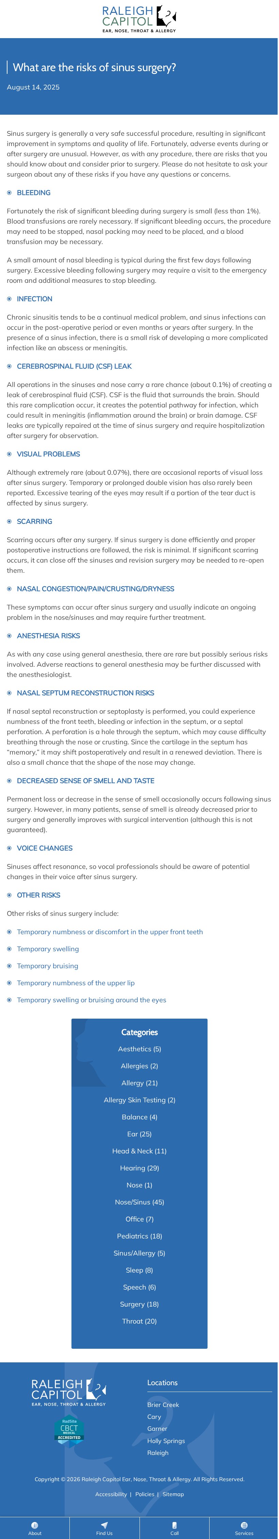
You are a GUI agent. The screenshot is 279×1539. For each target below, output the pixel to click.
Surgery (132, 1304)
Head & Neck (132, 1151)
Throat (132, 1321)
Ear (132, 1134)
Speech (134, 1287)
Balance (135, 1117)
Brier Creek (163, 1404)
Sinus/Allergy (134, 1253)
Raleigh (158, 1452)
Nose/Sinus (132, 1202)
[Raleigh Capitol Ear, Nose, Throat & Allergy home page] (139, 19)
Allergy (132, 1083)
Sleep (134, 1270)
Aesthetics (134, 1048)
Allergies (134, 1066)
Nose (135, 1185)
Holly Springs (166, 1440)
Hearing (132, 1168)
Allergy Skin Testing (135, 1100)
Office (135, 1219)
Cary (154, 1416)
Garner (157, 1428)
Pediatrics (132, 1236)
